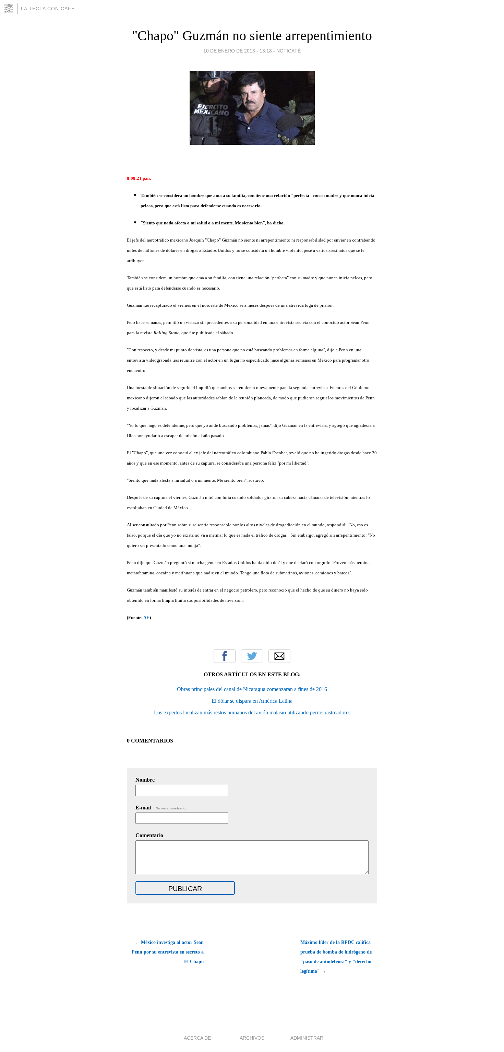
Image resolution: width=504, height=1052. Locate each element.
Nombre (145, 780)
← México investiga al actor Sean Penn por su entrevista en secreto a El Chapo (168, 952)
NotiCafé (288, 51)
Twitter (252, 656)
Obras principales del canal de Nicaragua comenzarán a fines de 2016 (252, 689)
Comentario (149, 835)
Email (279, 656)
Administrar (306, 1038)
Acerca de (197, 1038)
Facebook (225, 656)
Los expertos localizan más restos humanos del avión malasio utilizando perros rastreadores (252, 712)
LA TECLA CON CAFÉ (48, 8)
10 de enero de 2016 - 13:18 (237, 51)
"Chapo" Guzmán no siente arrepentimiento (252, 35)
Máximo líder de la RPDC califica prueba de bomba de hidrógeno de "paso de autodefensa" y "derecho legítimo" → (336, 957)
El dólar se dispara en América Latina (252, 701)
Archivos (252, 1038)
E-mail (161, 807)
